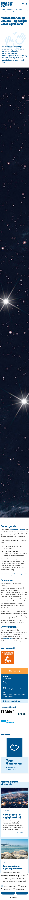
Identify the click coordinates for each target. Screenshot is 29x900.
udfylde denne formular (17, 529)
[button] (26, 4)
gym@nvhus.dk (8, 639)
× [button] (27, 875)
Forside (3, 9)
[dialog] (14, 886)
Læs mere (12, 883)
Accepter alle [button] (8, 893)
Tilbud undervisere (12, 9)
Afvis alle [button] (22, 893)
